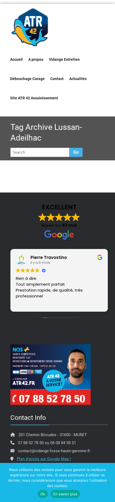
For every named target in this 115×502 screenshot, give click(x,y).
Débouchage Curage (27, 79)
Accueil (16, 59)
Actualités (78, 79)
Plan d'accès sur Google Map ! (44, 458)
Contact (57, 79)
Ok (42, 494)
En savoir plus (65, 494)
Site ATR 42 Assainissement (34, 98)
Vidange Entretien (64, 59)
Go (76, 152)
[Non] (108, 482)
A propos (35, 59)
